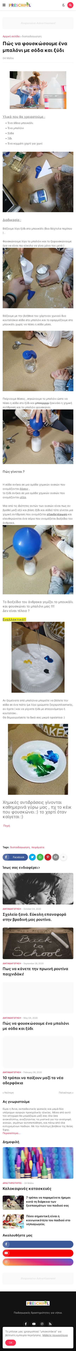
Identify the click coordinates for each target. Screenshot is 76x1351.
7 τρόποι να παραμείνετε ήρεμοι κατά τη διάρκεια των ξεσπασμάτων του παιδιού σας (48, 1201)
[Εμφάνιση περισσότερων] (63, 857)
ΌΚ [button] (10, 1342)
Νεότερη (9, 1092)
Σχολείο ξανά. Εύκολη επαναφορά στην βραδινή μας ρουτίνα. (34, 917)
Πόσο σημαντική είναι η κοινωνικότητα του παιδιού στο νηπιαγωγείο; (48, 1220)
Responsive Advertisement (38, 23)
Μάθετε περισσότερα (55, 1335)
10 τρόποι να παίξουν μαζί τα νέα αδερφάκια (33, 1080)
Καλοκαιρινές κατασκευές (27, 1188)
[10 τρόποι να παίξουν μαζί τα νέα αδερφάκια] (38, 1052)
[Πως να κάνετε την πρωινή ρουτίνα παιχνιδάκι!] (38, 943)
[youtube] (38, 1253)
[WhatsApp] (40, 857)
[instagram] (38, 1262)
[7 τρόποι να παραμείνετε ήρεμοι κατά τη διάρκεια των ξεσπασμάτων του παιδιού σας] (13, 1203)
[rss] (50, 1324)
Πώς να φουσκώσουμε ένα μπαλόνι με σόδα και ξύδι (36, 1026)
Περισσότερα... (11, 1133)
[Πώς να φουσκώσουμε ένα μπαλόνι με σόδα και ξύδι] (38, 998)
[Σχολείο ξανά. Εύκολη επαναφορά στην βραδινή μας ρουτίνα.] (38, 889)
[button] (4, 5)
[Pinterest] (48, 857)
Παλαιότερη (65, 1092)
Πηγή (6, 825)
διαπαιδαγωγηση (32, 36)
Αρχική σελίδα (11, 36)
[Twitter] (32, 857)
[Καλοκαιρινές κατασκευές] (38, 1163)
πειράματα (37, 847)
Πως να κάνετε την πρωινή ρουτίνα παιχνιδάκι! (35, 971)
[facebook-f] (38, 1244)
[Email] (55, 857)
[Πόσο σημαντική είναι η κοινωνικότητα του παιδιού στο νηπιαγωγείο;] (13, 1221)
